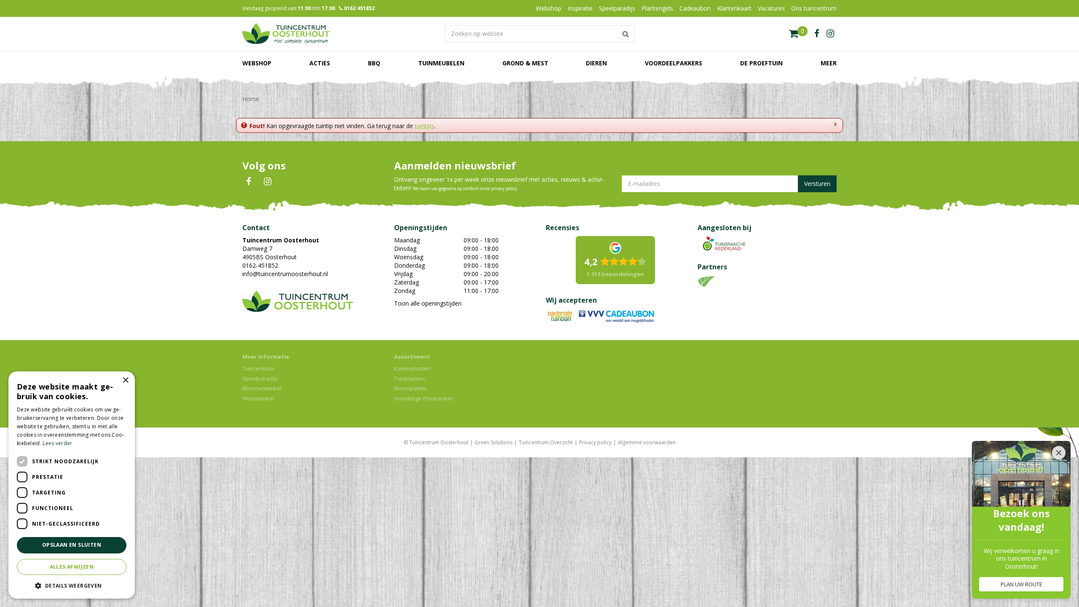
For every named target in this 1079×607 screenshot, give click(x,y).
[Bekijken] (798, 33)
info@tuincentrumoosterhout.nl (285, 274)
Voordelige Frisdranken (424, 398)
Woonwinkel (258, 398)
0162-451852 (260, 265)
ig (830, 33)
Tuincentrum (258, 368)
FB (248, 181)
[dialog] (71, 485)
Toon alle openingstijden (428, 303)
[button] (71, 585)
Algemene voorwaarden (647, 442)
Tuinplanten (409, 378)
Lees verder (57, 443)
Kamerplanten (412, 368)
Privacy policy (595, 442)
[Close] (1059, 452)
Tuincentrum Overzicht (546, 442)
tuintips (425, 126)
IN (267, 181)
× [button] (125, 380)
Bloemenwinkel (262, 388)
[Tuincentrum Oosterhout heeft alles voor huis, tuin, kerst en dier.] (286, 33)
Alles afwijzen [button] (72, 566)
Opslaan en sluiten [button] (71, 544)
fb (817, 33)
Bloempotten (410, 388)
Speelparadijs (260, 378)
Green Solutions (494, 442)
